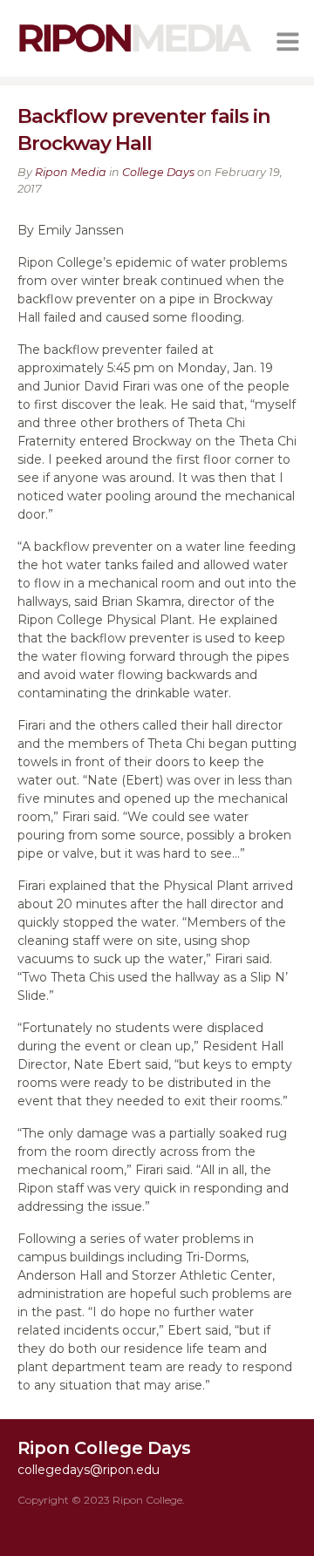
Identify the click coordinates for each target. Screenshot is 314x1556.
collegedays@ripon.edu (88, 1470)
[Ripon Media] (135, 53)
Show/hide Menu (287, 41)
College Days (158, 172)
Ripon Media (70, 172)
